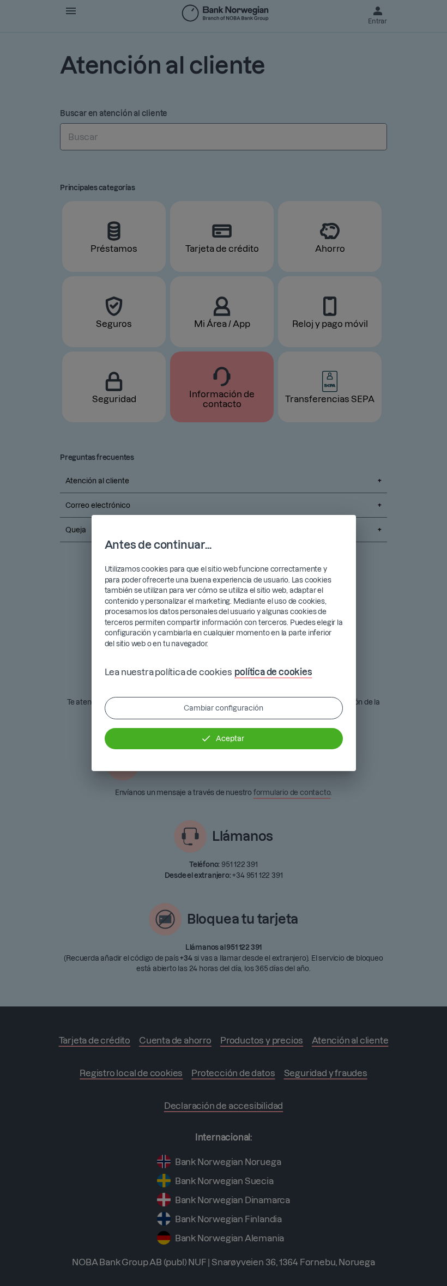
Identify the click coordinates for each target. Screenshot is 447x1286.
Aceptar (230, 738)
